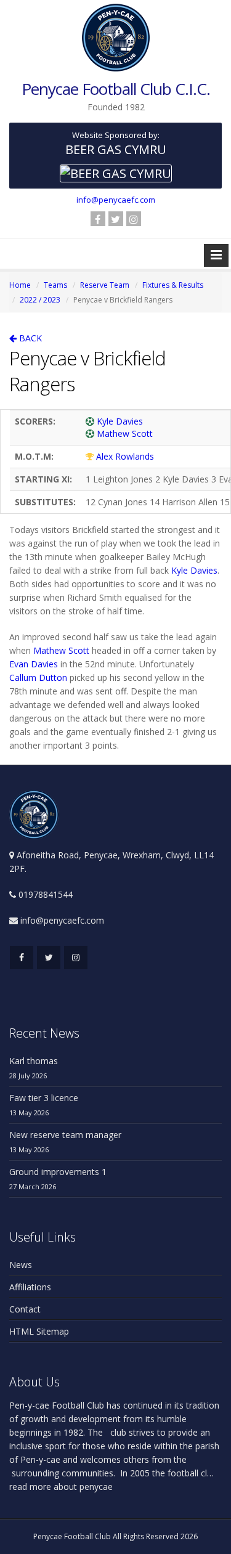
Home (20, 285)
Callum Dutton (38, 677)
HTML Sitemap (39, 1331)
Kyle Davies (120, 421)
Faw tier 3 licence (43, 1098)
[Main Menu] (216, 255)
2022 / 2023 (40, 300)
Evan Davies (33, 664)
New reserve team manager (65, 1135)
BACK (29, 338)
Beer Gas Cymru (115, 149)
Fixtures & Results (172, 285)
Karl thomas (33, 1061)
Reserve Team (104, 285)
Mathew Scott (125, 433)
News (20, 1265)
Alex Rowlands (125, 456)
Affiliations (30, 1287)
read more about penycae (61, 1486)
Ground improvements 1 (58, 1172)
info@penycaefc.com (115, 199)
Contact (25, 1309)
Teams (55, 285)
